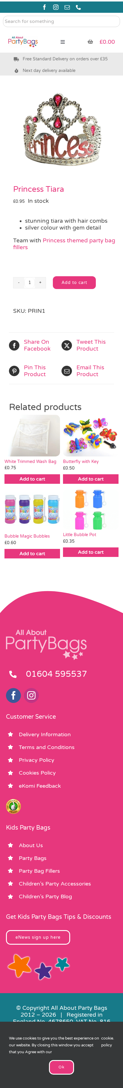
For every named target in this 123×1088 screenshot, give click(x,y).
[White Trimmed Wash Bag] (32, 435)
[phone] (78, 7)
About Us (31, 845)
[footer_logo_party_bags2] (46, 632)
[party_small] (23, 32)
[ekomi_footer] (13, 801)
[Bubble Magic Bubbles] (32, 510)
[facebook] (44, 7)
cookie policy (107, 1042)
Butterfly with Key (81, 461)
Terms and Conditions (47, 747)
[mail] (67, 7)
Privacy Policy (36, 760)
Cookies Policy (37, 773)
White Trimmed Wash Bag (30, 461)
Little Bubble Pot (79, 534)
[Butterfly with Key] (91, 435)
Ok (61, 1067)
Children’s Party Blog (45, 896)
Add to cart (74, 282)
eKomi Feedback (40, 786)
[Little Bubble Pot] (91, 510)
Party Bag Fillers (39, 871)
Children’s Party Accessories (55, 883)
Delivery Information (45, 734)
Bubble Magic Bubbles (27, 536)
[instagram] (56, 7)
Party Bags (33, 858)
